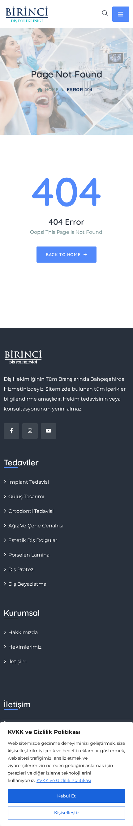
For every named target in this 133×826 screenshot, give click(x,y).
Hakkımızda (23, 632)
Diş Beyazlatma (27, 584)
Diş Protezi (21, 569)
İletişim (17, 661)
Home (51, 89)
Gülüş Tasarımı (26, 497)
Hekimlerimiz (24, 647)
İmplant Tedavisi (28, 482)
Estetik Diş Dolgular (32, 540)
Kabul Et (66, 796)
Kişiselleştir (66, 812)
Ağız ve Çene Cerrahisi (35, 526)
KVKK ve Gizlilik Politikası (63, 780)
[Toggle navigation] (120, 14)
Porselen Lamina (28, 555)
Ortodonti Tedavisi (31, 511)
